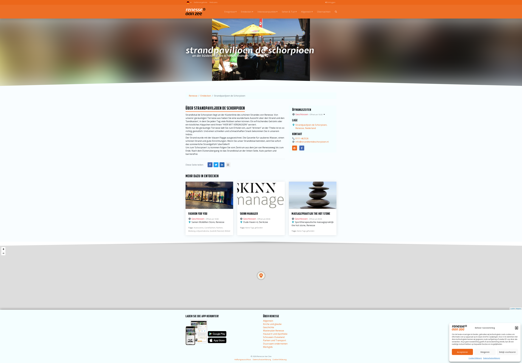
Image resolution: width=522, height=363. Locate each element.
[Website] (294, 148)
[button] (516, 327)
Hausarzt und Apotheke (275, 333)
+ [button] (3, 249)
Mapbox (518, 308)
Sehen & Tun (288, 11)
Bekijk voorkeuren (507, 352)
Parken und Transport (274, 340)
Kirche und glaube (272, 324)
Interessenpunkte (266, 11)
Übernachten (323, 11)
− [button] (3, 253)
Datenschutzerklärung (491, 358)
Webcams (213, 2)
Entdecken (246, 11)
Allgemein (306, 11)
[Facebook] (301, 148)
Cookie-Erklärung (475, 358)
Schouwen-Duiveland (274, 337)
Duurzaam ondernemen (275, 343)
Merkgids (268, 346)
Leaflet (512, 308)
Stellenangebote (200, 2)
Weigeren (485, 352)
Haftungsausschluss (242, 359)
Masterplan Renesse (273, 330)
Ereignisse (229, 11)
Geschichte (268, 327)
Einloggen (331, 2)
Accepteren (462, 352)
